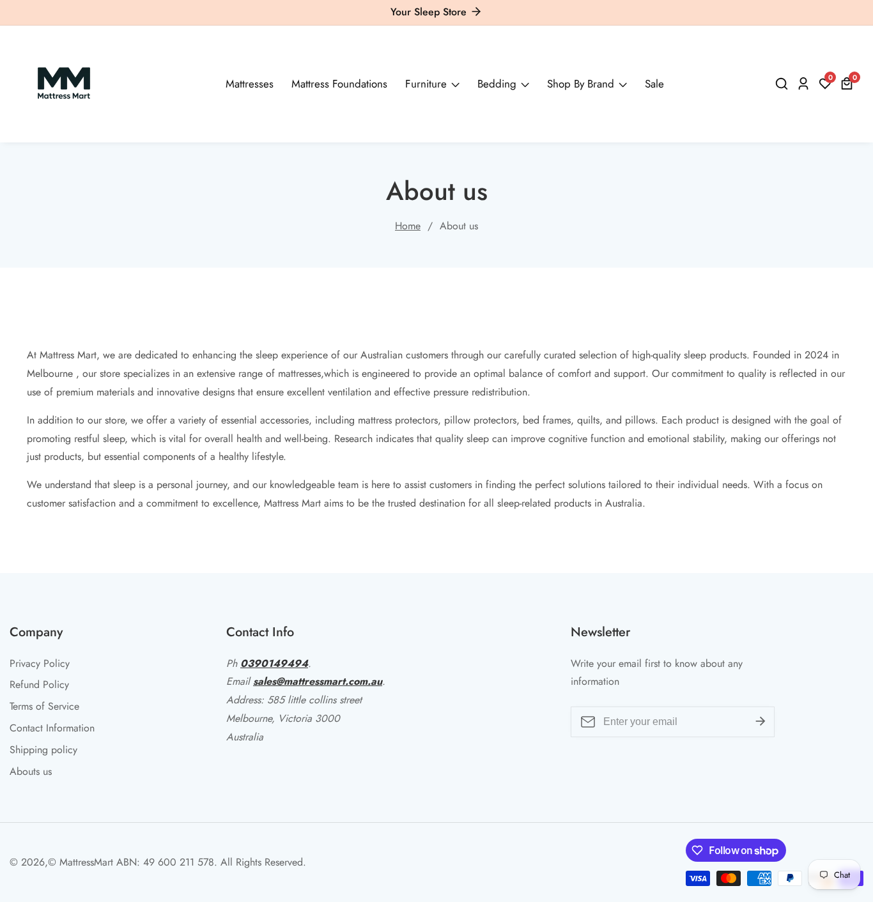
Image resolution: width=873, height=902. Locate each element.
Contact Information (52, 728)
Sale (654, 83)
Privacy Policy (40, 663)
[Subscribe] (760, 722)
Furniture (426, 83)
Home (408, 225)
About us (459, 225)
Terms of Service (44, 706)
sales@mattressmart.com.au (317, 681)
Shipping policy (43, 749)
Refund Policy (39, 684)
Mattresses (250, 83)
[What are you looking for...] (783, 84)
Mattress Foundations (339, 83)
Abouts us (31, 771)
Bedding (496, 83)
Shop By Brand (580, 83)
